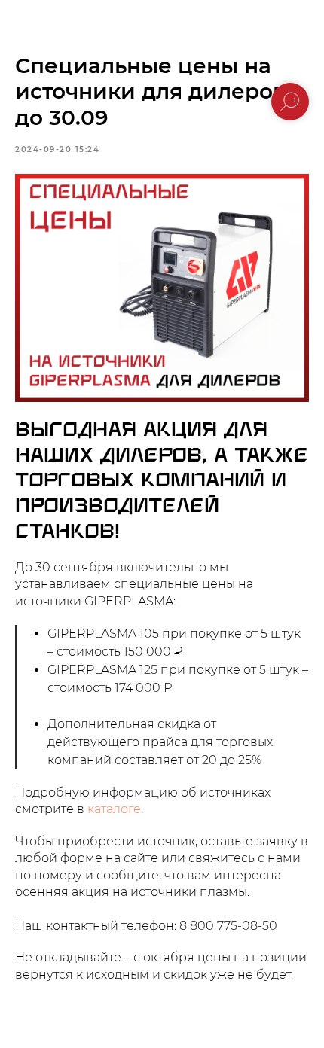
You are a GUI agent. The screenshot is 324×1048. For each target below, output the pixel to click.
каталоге (114, 809)
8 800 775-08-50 (228, 926)
